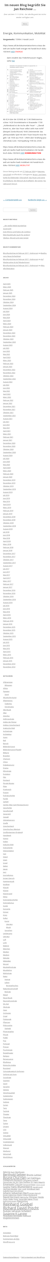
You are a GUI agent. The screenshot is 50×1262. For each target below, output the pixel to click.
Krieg (5, 915)
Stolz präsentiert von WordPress (33, 1257)
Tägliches (8, 704)
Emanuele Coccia (12, 1184)
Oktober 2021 (8, 412)
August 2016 (7, 602)
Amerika (6, 716)
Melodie (6, 958)
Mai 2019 (6, 501)
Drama (5, 768)
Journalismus (8, 875)
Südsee (6, 1102)
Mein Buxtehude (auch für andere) (16, 235)
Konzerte (6, 909)
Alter (5, 713)
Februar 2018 (8, 547)
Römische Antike (9, 1065)
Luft (4, 939)
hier (13, 61)
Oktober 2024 (8, 302)
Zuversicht (7, 229)
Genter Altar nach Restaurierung (15, 805)
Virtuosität (7, 1139)
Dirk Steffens (24, 1182)
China (5, 762)
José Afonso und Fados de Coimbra (16, 232)
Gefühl (5, 802)
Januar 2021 (7, 440)
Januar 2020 (7, 477)
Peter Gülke (8, 1199)
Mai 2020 (6, 464)
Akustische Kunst (9, 697)
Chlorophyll (23, 177)
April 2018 (7, 541)
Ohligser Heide (36, 1197)
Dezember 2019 (9, 480)
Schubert (26, 1210)
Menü (25, 24)
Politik (5, 1038)
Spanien (6, 1080)
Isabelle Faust (8, 1191)
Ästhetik (8, 1028)
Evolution (6, 774)
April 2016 (7, 615)
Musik (8, 927)
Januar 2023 (7, 366)
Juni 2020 (6, 461)
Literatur (9, 924)
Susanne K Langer (15, 1213)
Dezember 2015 (9, 627)
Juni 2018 (6, 535)
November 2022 (9, 373)
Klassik (6, 887)
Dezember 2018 (9, 517)
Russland (6, 1068)
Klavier (5, 890)
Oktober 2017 (8, 559)
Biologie (8, 992)
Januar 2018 (7, 550)
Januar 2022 (7, 403)
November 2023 (9, 336)
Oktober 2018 (8, 523)
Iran (4, 854)
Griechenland (8, 826)
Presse (6, 1047)
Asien (5, 737)
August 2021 (7, 419)
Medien (6, 952)
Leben (7, 982)
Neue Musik (7, 998)
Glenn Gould (40, 1185)
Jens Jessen (18, 1191)
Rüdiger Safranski (12, 1210)
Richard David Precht (21, 1207)
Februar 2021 (8, 437)
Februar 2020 (8, 474)
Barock (5, 743)
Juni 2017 (6, 572)
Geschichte (7, 808)
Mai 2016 (6, 612)
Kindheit (6, 884)
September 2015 (9, 636)
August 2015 (7, 639)
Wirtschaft (7, 1154)
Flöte (5, 786)
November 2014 (9, 667)
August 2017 (7, 566)
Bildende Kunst (9, 746)
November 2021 (9, 409)
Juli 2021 (6, 422)
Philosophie (7, 1025)
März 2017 (7, 581)
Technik (6, 1111)
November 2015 (9, 630)
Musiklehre (7, 970)
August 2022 (7, 382)
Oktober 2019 (8, 486)
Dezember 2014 (9, 664)
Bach (13, 1172)
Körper (5, 912)
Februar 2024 (8, 327)
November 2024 (9, 299)
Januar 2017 (7, 587)
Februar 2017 (8, 584)
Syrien (5, 1105)
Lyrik (5, 943)
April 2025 (7, 284)
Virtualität (7, 1136)
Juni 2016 (6, 609)
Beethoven (19, 1172)
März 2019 (7, 507)
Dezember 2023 (9, 333)
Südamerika (8, 1096)
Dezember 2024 (9, 296)
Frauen (6, 792)
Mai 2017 (6, 575)
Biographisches (12, 985)
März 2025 (7, 287)
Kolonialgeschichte (10, 900)
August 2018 (7, 529)
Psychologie (7, 1050)
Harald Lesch (38, 1187)
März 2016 (7, 618)
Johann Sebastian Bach (16, 1192)
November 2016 (9, 593)
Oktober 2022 (8, 376)
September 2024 (9, 305)
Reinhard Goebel (18, 1204)
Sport (7, 694)
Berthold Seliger (14, 1174)
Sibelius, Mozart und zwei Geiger (16, 238)
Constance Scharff (30, 1180)
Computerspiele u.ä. (12, 200)
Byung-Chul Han (14, 1178)
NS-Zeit (6, 1004)
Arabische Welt (9, 728)
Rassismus (22, 1201)
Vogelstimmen (8, 1142)
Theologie (7, 1117)
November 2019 (9, 483)
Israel (5, 863)
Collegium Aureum (12, 1180)
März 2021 (7, 434)
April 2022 (7, 394)
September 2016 (9, 599)
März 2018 (7, 544)
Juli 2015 (6, 642)
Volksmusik (7, 1145)
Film (4, 777)
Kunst (7, 921)
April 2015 (7, 651)
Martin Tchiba (22, 1195)
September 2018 (9, 526)
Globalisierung (8, 820)
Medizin (6, 955)
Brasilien (6, 756)
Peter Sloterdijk (20, 1199)
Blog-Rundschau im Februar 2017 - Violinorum (20, 253)
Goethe (6, 1186)
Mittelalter (7, 961)
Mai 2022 (6, 391)
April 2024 (7, 320)
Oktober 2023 (8, 339)
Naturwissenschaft (10, 988)
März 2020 (7, 471)
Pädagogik (7, 1019)
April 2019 (7, 504)
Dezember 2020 (9, 443)
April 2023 (7, 357)
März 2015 (7, 654)
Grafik (5, 823)
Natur (5, 976)
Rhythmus (7, 1062)
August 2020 (7, 455)
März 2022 (7, 397)
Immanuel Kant (33, 1189)
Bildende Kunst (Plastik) (12, 749)
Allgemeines (8, 700)
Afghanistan (8, 682)
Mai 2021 (6, 428)
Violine (5, 1133)
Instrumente (8, 848)
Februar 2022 (8, 400)
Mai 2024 (6, 317)
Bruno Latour (34, 1174)
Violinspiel (27, 1216)
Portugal (6, 1044)
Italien (5, 866)
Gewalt (6, 817)
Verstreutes (9, 707)
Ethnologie (7, 771)
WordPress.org (9, 1242)
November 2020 (9, 446)
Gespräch (7, 814)
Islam (5, 860)
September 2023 (9, 342)
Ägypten (6, 691)
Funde (5, 798)
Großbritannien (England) (13, 832)
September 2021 (9, 415)
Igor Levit (22, 1189)
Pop (4, 1041)
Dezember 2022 (9, 369)
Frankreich (7, 789)
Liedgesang (7, 933)
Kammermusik (8, 881)
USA (4, 1129)
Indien (5, 841)
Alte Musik (7, 710)
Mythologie (7, 973)
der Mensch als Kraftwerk (24, 181)
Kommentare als (11, 1239)
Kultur (5, 918)
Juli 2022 (6, 385)
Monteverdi (32, 1195)
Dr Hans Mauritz (38, 1182)
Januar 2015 (7, 661)
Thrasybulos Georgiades (12, 1216)
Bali (4, 740)
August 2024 (7, 308)
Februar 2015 (8, 658)
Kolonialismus (8, 903)
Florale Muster (8, 783)
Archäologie (7, 731)
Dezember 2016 (9, 590)
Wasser (6, 1148)
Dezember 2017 (9, 553)
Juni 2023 (6, 351)
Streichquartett (9, 1093)
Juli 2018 (6, 532)
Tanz (5, 1108)
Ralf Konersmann (10, 1201)
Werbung (6, 1151)
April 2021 (7, 431)
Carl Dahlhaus (34, 1177)
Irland (5, 857)
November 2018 (9, 520)
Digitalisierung (8, 765)
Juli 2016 (6, 605)
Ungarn (6, 1126)
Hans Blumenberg (21, 1186)
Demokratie (7, 1182)
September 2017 (9, 563)
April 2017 (7, 578)
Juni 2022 (6, 388)
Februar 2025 (8, 290)
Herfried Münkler (10, 1189)
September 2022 (9, 379)
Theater (6, 1114)
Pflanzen (6, 1022)
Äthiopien (8, 685)
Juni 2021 (6, 425)
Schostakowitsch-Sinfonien (13, 1071)
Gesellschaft (8, 811)
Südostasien (8, 1099)
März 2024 (7, 324)
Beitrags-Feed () (10, 1236)
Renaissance (8, 1059)
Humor (5, 838)
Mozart (6, 964)
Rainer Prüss (32, 1199)
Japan (5, 869)
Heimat (7, 979)
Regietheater (8, 1053)
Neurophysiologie (10, 1001)
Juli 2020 (6, 458)
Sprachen (8, 930)
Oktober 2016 (8, 596)
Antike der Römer (10, 722)
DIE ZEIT (16, 1182)
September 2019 (9, 489)
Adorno (6, 1171)
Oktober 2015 (8, 633)
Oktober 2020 (8, 449)
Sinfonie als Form (10, 1074)
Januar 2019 (7, 514)
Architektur (7, 734)
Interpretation (8, 851)
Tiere (5, 1120)
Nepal (5, 995)
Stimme (6, 1090)
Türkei (5, 1123)
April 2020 (7, 468)
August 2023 (7, 345)
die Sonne (39, 181)
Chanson (6, 759)
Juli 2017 (6, 569)
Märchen (6, 949)
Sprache (6, 1087)
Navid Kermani (11, 1197)
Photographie (8, 1031)
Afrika (5, 688)
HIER (13, 51)
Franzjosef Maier (29, 1184)
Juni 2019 (6, 498)
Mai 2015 (6, 648)
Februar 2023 (8, 363)
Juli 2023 (6, 348)
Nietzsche (24, 1197)
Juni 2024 (6, 314)
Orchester (7, 1013)
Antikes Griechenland (11, 725)
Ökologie (6, 1007)
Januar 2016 (7, 624)
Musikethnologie (9, 967)
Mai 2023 (6, 354)
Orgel (5, 1016)
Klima (5, 897)
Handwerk (7, 835)
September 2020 (9, 452)
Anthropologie (8, 719)
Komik (5, 906)
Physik (5, 1034)
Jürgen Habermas (10, 1195)
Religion (6, 1056)
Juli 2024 (6, 311)
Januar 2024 (7, 330)
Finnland (6, 780)
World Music (8, 1157)
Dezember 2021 (9, 406)
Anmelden (7, 1233)
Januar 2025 (7, 293)
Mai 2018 (6, 538)
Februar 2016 (8, 621)
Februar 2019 (8, 510)
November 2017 (9, 556)
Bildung (6, 753)
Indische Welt (8, 844)
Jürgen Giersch (8, 878)
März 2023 (7, 360)
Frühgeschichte (9, 795)
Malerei (6, 946)
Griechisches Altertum (11, 829)
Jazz (4, 872)
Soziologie (7, 1077)
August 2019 (7, 492)
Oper (5, 1010)
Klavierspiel (7, 893)
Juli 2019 (6, 495)
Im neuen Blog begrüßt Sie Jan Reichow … (25, 7)
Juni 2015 (6, 645)
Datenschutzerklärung (11, 1257)
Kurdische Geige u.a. (37, 200)
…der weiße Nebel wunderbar (14, 225)
